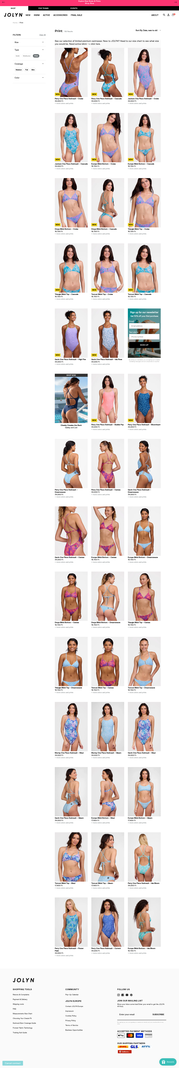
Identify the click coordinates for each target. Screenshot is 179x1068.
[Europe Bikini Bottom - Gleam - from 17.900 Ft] (144, 791)
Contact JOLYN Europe (74, 1006)
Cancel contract (13, 1063)
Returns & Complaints (21, 994)
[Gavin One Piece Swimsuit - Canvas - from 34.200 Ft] (71, 531)
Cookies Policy (70, 1016)
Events (74, 8)
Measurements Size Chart (22, 1013)
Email (131, 321)
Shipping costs (18, 1004)
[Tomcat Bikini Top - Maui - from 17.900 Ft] (71, 857)
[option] (89, 2)
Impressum (69, 1011)
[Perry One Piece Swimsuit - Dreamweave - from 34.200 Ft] (71, 463)
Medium (19, 70)
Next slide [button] (175, 2)
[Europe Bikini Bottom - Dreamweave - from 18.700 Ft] (144, 531)
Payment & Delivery (20, 999)
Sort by (139, 30)
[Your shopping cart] (173, 17)
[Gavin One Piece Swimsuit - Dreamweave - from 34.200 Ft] (144, 463)
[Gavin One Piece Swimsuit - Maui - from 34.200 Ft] (144, 726)
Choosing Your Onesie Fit (22, 1018)
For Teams (43, 8)
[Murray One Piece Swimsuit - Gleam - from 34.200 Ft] (107, 726)
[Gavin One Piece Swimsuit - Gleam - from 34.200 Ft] (71, 791)
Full (26, 70)
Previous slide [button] (3, 2)
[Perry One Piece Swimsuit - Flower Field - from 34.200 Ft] (71, 922)
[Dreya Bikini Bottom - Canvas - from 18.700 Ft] (71, 596)
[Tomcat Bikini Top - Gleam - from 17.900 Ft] (107, 857)
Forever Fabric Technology (22, 1028)
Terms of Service (71, 1025)
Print (36, 56)
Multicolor (27, 56)
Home (15, 22)
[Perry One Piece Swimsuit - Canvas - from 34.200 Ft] (107, 463)
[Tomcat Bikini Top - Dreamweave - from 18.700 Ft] (144, 661)
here (98, 44)
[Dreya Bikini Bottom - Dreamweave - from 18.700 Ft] (107, 596)
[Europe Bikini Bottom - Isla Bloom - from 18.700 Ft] (144, 922)
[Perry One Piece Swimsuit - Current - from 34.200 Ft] (107, 922)
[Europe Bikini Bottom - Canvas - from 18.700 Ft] (107, 531)
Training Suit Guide (20, 1032)
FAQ (14, 1009)
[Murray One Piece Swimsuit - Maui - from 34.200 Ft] (71, 726)
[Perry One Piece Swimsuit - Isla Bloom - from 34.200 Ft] (144, 857)
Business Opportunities (74, 1030)
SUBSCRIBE (158, 1014)
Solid (17, 56)
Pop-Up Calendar (72, 994)
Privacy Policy (70, 1020)
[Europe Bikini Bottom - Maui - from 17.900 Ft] (107, 791)
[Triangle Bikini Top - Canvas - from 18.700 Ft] (144, 596)
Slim (33, 70)
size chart (137, 41)
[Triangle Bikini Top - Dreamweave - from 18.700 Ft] (71, 661)
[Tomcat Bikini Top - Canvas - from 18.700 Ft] (107, 661)
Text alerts (133, 332)
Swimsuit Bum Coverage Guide (24, 1023)
